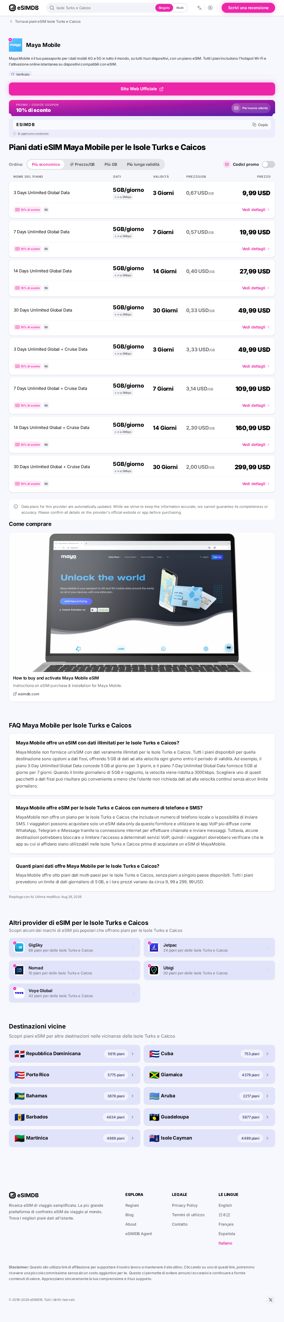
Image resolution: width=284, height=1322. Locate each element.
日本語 (224, 1214)
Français (226, 1224)
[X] (270, 1299)
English (225, 1205)
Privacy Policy (185, 1205)
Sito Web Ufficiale (139, 88)
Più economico (46, 164)
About (130, 1224)
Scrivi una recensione (248, 7)
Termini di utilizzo (188, 1214)
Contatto (179, 1224)
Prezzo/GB (85, 164)
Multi (180, 8)
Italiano (225, 1243)
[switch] (268, 164)
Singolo (164, 8)
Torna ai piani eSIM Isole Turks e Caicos (48, 21)
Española (227, 1233)
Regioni (132, 1205)
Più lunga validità (143, 164)
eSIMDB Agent (138, 1233)
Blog (129, 1214)
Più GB (111, 164)
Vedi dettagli (253, 209)
